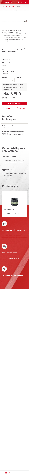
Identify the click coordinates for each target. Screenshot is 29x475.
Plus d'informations (7, 44)
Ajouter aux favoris (9, 107)
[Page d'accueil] (8, 2)
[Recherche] (25, 2)
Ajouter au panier (15, 103)
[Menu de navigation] (3, 2)
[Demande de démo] (6, 473)
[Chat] (9, 473)
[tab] (6, 11)
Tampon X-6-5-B (8, 209)
